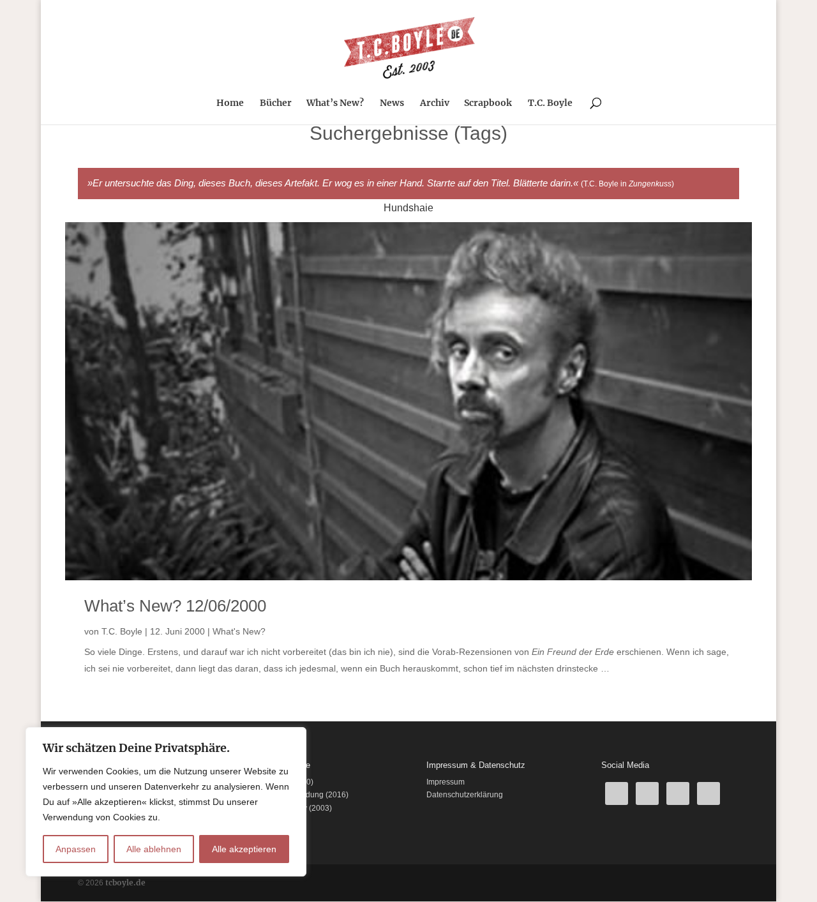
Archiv (434, 103)
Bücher (276, 103)
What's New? (239, 631)
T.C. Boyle (550, 103)
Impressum (445, 782)
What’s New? (335, 103)
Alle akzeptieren (244, 849)
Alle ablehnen (153, 849)
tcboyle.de (125, 882)
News (392, 103)
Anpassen (76, 849)
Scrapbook (488, 103)
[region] (166, 801)
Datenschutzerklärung (464, 794)
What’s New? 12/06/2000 (175, 605)
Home (230, 103)
